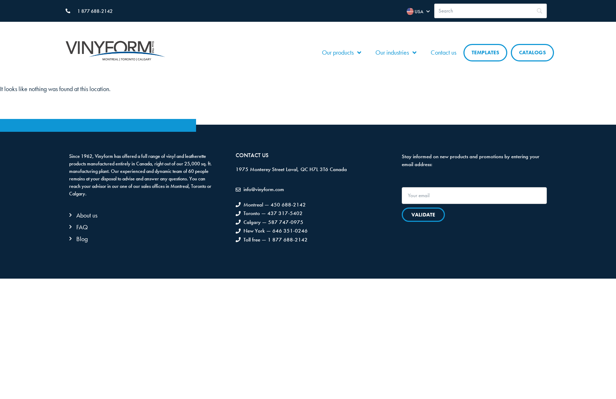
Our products (338, 52)
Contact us (443, 52)
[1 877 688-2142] (68, 11)
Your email (414, 184)
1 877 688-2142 (95, 11)
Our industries (392, 52)
